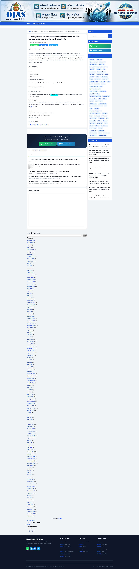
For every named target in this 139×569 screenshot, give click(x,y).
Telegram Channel (97, 50)
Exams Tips (97, 79)
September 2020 (31, 305)
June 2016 (29, 415)
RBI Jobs (99, 121)
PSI (107, 118)
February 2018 (30, 369)
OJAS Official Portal (87, 542)
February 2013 (30, 507)
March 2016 (30, 422)
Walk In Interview (102, 135)
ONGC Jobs (104, 113)
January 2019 (30, 344)
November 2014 (31, 459)
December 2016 (31, 401)
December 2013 (31, 484)
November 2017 (31, 376)
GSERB (84, 549)
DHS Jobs (92, 76)
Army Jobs (92, 69)
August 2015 (30, 438)
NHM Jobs (97, 108)
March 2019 (30, 339)
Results (105, 121)
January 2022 (30, 277)
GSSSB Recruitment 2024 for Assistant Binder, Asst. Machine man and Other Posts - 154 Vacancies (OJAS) (54, 176)
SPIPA (106, 123)
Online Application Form (39, 23)
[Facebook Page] (34, 548)
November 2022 (31, 257)
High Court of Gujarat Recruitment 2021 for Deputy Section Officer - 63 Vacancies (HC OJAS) (99, 189)
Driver (97, 76)
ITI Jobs (104, 99)
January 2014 (30, 482)
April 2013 (29, 502)
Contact (111, 566)
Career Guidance (101, 72)
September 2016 (31, 408)
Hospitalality (103, 91)
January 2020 (30, 316)
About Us (67, 542)
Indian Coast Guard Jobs (95, 96)
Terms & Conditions (69, 551)
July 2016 (29, 413)
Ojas (31, 106)
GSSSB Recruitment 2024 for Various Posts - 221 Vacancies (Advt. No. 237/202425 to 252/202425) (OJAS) (53, 159)
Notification (104, 554)
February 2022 (30, 275)
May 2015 (29, 445)
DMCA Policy (67, 554)
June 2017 (29, 387)
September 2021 (31, 286)
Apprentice (92, 67)
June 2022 (29, 266)
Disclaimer (67, 549)
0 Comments (46, 49)
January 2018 (30, 371)
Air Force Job (102, 62)
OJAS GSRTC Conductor (95, 113)
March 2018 (30, 367)
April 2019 (29, 337)
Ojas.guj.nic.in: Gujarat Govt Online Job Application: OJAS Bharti (42, 566)
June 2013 (29, 498)
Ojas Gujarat (32, 531)
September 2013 (31, 491)
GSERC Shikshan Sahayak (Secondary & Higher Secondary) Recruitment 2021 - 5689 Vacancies (99, 168)
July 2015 (29, 440)
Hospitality (92, 94)
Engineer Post (104, 76)
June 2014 (29, 470)
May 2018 (29, 362)
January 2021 (30, 300)
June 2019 (29, 332)
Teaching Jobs (101, 130)
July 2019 (29, 330)
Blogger (60, 518)
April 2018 (29, 364)
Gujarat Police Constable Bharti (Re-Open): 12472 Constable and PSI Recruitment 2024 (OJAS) (58, 164)
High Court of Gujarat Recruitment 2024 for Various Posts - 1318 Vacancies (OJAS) (48, 171)
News (91, 108)
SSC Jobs (97, 125)
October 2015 (30, 433)
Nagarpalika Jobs (102, 103)
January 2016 (30, 427)
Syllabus (100, 128)
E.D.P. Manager (51, 56)
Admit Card (99, 59)
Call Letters (92, 72)
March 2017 (30, 394)
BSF (104, 69)
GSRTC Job (97, 84)
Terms (103, 566)
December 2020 (31, 302)
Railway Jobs (92, 121)
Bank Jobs (35, 150)
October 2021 (30, 284)
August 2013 (30, 493)
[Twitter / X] (38, 548)
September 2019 (31, 325)
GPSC (84, 544)
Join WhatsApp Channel (49, 144)
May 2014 (29, 472)
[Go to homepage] (69, 11)
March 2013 (30, 505)
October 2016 (30, 406)
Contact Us (67, 544)
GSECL (108, 81)
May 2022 (29, 268)
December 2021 (31, 279)
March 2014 (30, 477)
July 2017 (29, 385)
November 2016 (31, 404)
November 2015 (31, 431)
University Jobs (93, 133)
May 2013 (29, 500)
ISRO (100, 99)
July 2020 (29, 309)
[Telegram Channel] (31, 548)
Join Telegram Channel (67, 144)
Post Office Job (93, 118)
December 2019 (31, 319)
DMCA (107, 566)
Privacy (93, 566)
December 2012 (31, 511)
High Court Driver (94, 91)
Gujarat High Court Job (95, 89)
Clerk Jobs (92, 74)
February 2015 (30, 452)
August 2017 (30, 383)
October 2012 (30, 516)
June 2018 (29, 360)
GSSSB (103, 84)
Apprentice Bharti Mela (102, 67)
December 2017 (31, 374)
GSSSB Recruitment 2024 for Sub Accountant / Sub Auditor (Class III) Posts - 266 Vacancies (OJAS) (52, 181)
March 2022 (30, 273)
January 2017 (30, 399)
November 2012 (31, 514)
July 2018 (29, 358)
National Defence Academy (96, 106)
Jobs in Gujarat (42, 150)
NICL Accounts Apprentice (95, 111)
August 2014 (30, 466)
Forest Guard (105, 79)
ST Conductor (104, 125)
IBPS (98, 94)
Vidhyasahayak (93, 135)
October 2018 (30, 351)
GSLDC (91, 84)
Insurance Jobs (106, 96)
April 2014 (29, 475)
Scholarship (99, 123)
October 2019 (30, 323)
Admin (30, 529)
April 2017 (29, 392)
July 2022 (29, 263)
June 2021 (29, 293)
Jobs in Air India (98, 101)
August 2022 (30, 261)
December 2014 (31, 456)
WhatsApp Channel (97, 46)
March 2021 (30, 298)
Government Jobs (94, 81)
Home (28, 23)
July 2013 (29, 495)
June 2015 (29, 443)
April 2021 (29, 296)
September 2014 (31, 463)
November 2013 (31, 486)
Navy (105, 106)
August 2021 (30, 289)
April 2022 (29, 270)
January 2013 (30, 509)
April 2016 (29, 420)
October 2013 (30, 489)
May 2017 (29, 390)
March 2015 (30, 449)
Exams (91, 79)
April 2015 (29, 447)
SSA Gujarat (86, 551)
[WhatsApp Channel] (27, 548)
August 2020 (30, 307)
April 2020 (29, 314)
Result (103, 547)
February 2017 (30, 397)
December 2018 (31, 346)
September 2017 (31, 381)
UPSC (100, 133)
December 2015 (31, 429)
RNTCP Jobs (92, 123)
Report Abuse (31, 520)
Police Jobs (104, 116)
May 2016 (29, 417)
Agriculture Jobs (93, 62)
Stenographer (93, 128)
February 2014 (30, 479)
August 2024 (30, 243)
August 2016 (30, 410)
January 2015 (30, 454)
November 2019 (31, 321)
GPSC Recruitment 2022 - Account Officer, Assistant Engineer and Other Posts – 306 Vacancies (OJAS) (99, 152)
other (91, 116)
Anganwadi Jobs (93, 64)
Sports (91, 125)
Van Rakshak (106, 133)
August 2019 (30, 328)
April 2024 (29, 247)
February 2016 (30, 424)
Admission (92, 59)
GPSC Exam (102, 81)
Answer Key (101, 64)
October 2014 (30, 461)
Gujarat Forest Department (96, 86)
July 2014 (29, 468)
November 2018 (31, 348)
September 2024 (31, 240)
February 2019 (30, 341)
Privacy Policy (68, 547)
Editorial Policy (68, 556)
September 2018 (31, 353)
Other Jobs (97, 116)
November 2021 (31, 282)
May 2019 (29, 335)
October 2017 (30, 378)
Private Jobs (101, 118)
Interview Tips (93, 99)
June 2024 (29, 245)
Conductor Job (100, 74)
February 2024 (30, 250)
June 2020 (29, 312)
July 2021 (29, 291)
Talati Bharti (93, 130)
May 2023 (29, 254)
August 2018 (30, 355)
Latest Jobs (104, 542)
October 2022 (30, 259)
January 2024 (30, 252)
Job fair (91, 101)
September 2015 (31, 436)
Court (106, 74)
